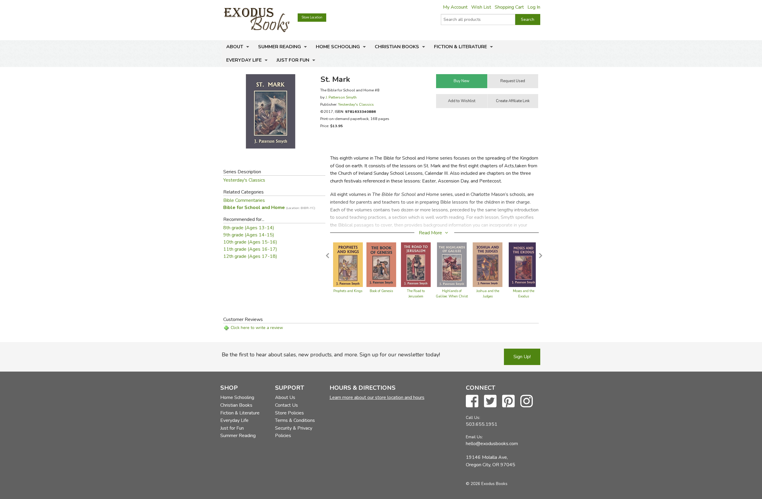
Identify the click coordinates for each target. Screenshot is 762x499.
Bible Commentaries (244, 200)
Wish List (481, 7)
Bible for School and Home (269, 207)
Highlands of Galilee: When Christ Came (452, 296)
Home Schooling (338, 46)
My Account (455, 7)
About (234, 46)
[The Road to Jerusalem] (416, 264)
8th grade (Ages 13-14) (248, 227)
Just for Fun (293, 60)
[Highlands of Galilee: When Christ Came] (452, 264)
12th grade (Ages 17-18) (250, 256)
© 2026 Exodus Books (487, 483)
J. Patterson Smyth (341, 97)
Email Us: (474, 437)
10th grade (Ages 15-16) (250, 242)
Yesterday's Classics (356, 104)
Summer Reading (279, 46)
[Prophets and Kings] (348, 264)
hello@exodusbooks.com (492, 443)
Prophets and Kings (347, 291)
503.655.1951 (481, 424)
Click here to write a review (257, 327)
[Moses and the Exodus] (523, 264)
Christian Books (397, 46)
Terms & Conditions (295, 420)
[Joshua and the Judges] (487, 264)
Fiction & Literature (460, 46)
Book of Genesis (381, 291)
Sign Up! (522, 356)
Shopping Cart (509, 7)
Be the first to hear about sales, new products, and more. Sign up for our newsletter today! (331, 354)
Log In (533, 7)
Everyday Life (244, 60)
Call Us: (473, 417)
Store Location (312, 17)
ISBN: (355, 111)
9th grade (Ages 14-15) (248, 235)
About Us (285, 397)
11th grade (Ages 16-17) (250, 249)
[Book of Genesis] (381, 264)
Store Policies (289, 413)
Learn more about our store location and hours (377, 397)
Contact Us (286, 405)
